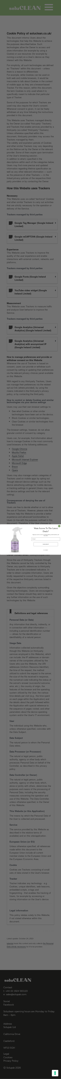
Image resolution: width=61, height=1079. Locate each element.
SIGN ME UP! (46, 544)
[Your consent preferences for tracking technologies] (55, 1073)
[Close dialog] (59, 526)
